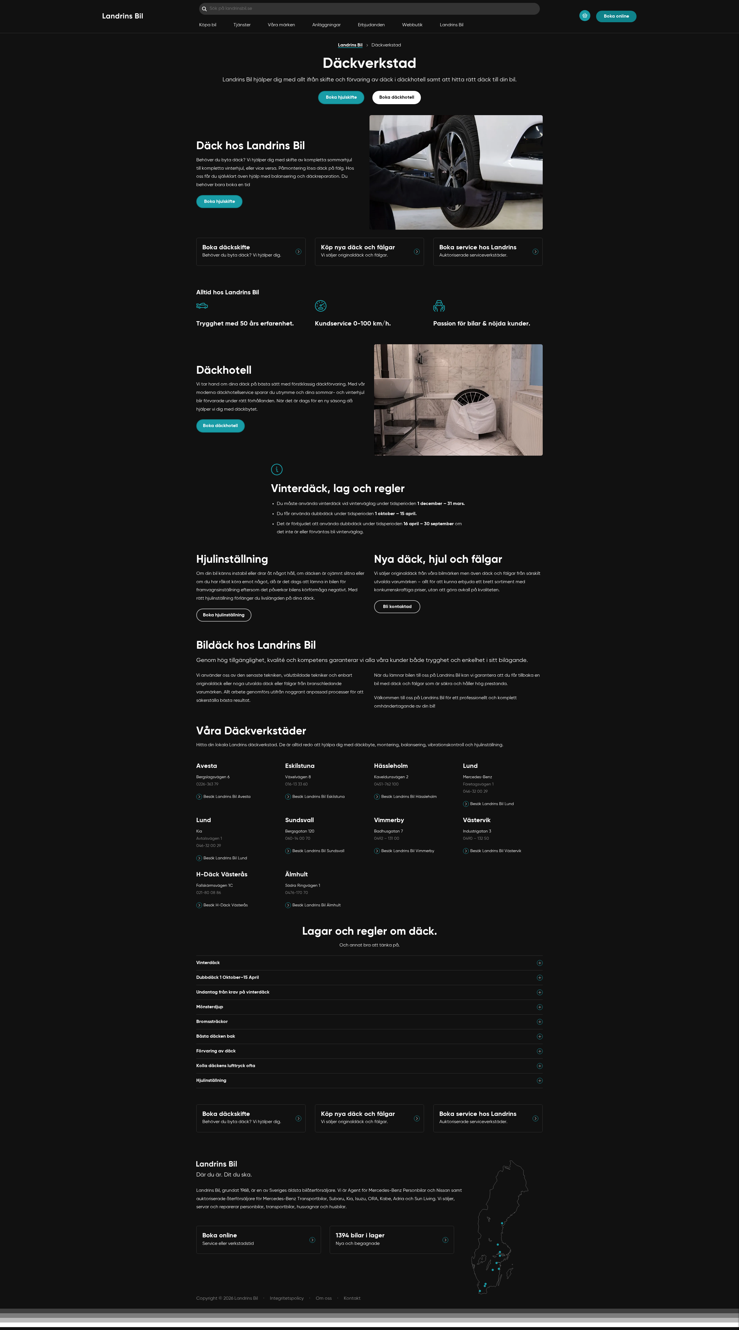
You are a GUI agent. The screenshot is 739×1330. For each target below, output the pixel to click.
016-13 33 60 (296, 784)
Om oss (324, 1298)
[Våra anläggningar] (503, 1227)
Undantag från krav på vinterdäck (232, 992)
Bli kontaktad (397, 607)
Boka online (616, 16)
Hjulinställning (211, 1080)
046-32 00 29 (475, 792)
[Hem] (122, 16)
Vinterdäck (208, 963)
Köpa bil (207, 25)
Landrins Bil (451, 25)
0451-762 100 (386, 784)
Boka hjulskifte (341, 97)
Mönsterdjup (209, 1007)
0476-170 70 (296, 893)
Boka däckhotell (396, 97)
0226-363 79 (207, 784)
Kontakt (352, 1298)
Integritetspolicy (287, 1298)
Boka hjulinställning (224, 615)
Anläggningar (326, 25)
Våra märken (281, 25)
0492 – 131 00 (386, 839)
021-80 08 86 (208, 893)
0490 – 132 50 (476, 839)
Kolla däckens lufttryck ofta (225, 1066)
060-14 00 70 (297, 839)
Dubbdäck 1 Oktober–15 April (227, 977)
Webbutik (412, 25)
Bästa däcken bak (215, 1036)
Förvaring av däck (216, 1051)
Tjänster (242, 25)
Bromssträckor (212, 1022)
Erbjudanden (371, 25)
